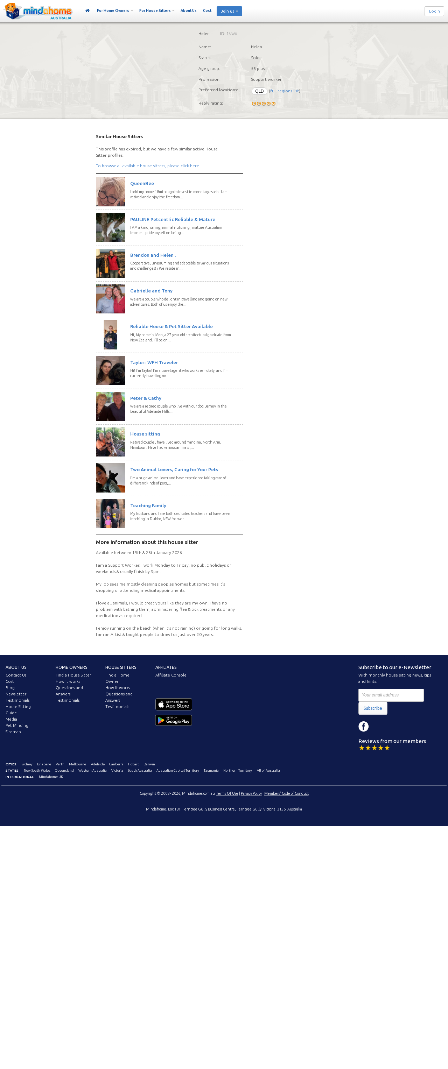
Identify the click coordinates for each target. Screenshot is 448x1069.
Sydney (27, 764)
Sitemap (13, 732)
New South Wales (37, 770)
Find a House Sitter (73, 675)
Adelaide (98, 764)
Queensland (64, 770)
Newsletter (16, 694)
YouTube (395, 726)
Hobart (133, 764)
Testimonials (17, 700)
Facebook (363, 726)
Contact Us (16, 675)
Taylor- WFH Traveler (154, 362)
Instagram (379, 726)
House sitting (145, 434)
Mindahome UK (51, 777)
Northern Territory (237, 770)
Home (87, 10)
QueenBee (142, 183)
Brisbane (44, 764)
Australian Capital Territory (177, 770)
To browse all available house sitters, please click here (147, 165)
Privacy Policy (251, 793)
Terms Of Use (227, 793)
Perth (60, 764)
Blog (10, 688)
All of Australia (268, 770)
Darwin (149, 764)
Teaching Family (148, 505)
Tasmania (211, 770)
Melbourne (77, 764)
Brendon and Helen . (153, 255)
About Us (189, 10)
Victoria (117, 770)
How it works (68, 681)
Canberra (116, 764)
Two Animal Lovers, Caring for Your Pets (174, 469)
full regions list (284, 91)
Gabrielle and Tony (151, 290)
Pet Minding (17, 725)
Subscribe (373, 708)
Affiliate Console (171, 675)
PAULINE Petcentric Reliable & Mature (172, 219)
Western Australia (92, 770)
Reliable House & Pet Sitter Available (171, 326)
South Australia (140, 770)
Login (434, 11)
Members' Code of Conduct (286, 793)
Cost (207, 10)
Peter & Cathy (145, 398)
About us (16, 667)
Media (11, 719)
